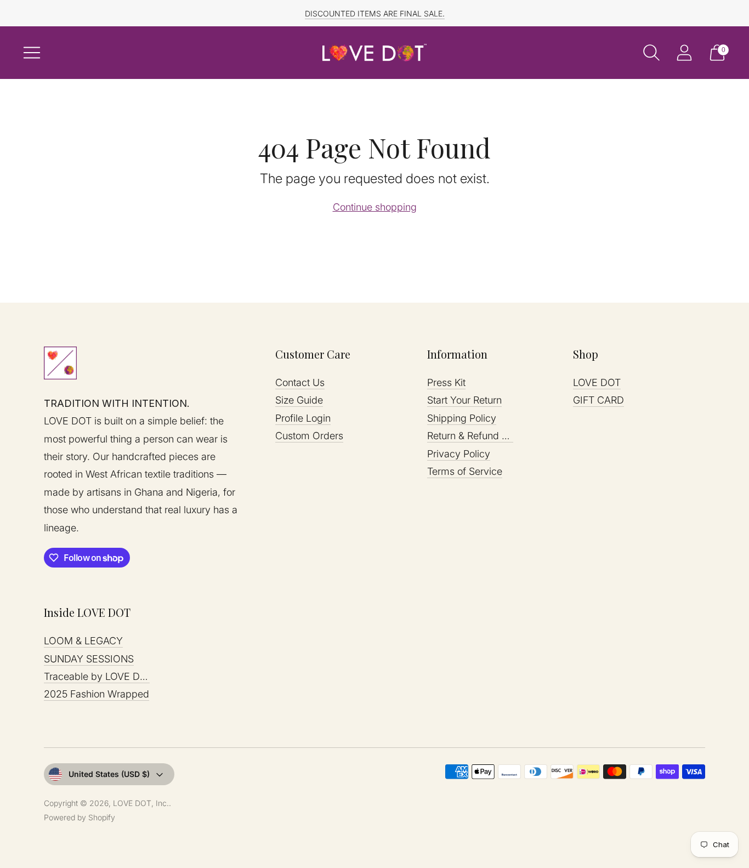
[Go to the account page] (684, 52)
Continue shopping (375, 207)
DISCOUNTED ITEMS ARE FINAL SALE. (375, 13)
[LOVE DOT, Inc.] (374, 52)
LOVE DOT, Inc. (141, 803)
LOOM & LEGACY (83, 640)
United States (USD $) (109, 774)
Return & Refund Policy (478, 435)
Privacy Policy (458, 453)
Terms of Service (464, 471)
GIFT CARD (598, 400)
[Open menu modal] (31, 52)
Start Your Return (464, 400)
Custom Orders (309, 435)
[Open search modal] (651, 52)
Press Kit (446, 382)
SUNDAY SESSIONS (89, 659)
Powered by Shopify (79, 817)
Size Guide (299, 400)
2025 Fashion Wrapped (96, 694)
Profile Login (303, 418)
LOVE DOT (597, 382)
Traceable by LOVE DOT (98, 676)
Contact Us (300, 382)
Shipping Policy (461, 418)
